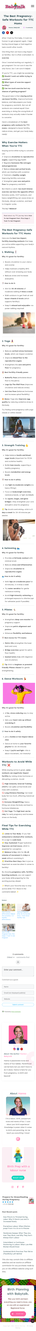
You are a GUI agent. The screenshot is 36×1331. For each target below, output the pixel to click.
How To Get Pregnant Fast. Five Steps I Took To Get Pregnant (18, 218)
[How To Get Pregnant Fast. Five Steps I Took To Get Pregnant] (8, 927)
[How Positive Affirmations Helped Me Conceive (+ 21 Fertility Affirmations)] (8, 907)
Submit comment (18, 1004)
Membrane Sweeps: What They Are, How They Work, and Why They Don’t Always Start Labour (17, 1235)
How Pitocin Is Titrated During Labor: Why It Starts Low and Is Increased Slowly (16, 1219)
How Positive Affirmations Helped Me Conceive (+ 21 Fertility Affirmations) (8, 915)
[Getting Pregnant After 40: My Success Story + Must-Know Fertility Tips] (23, 907)
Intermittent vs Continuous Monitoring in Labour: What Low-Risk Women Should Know (17, 1244)
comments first (22, 957)
